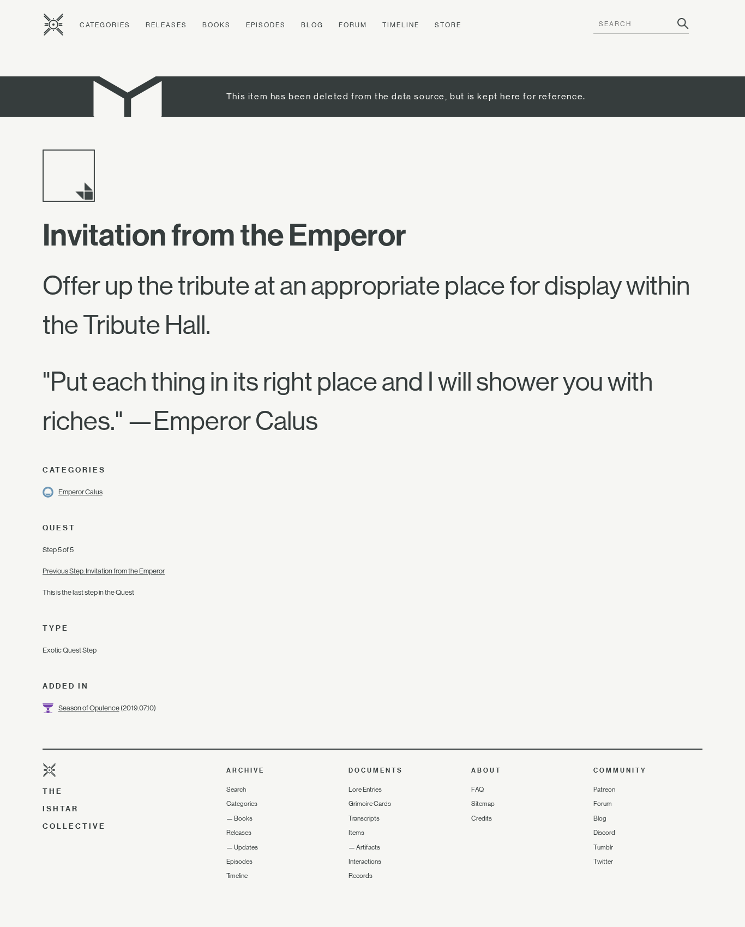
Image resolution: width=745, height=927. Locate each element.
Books (216, 25)
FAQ (477, 789)
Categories (105, 25)
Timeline (400, 25)
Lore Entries (365, 789)
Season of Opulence (88, 708)
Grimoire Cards (370, 804)
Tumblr (603, 847)
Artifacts (368, 847)
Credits (481, 818)
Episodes (266, 25)
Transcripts (364, 818)
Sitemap (483, 804)
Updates (246, 847)
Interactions (365, 861)
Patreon (604, 789)
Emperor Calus (80, 492)
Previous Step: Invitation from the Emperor (104, 571)
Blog (312, 25)
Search (236, 789)
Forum (353, 25)
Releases (166, 25)
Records (360, 876)
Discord (604, 832)
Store (448, 25)
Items (356, 832)
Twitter (603, 861)
